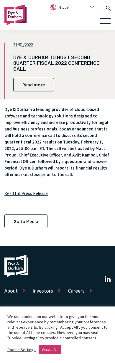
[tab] (72, 7)
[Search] (108, 7)
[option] (74, 7)
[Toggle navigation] (105, 21)
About (11, 290)
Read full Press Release (26, 193)
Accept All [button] (50, 349)
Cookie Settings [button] (21, 349)
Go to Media (26, 221)
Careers (76, 290)
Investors (42, 290)
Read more (33, 85)
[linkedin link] (108, 279)
